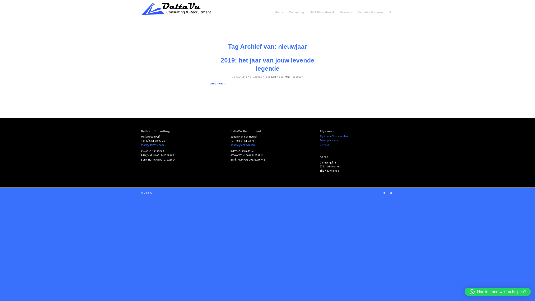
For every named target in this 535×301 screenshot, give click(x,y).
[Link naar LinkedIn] (391, 193)
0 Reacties (256, 77)
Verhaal (272, 77)
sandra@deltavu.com (243, 145)
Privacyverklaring (329, 140)
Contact (324, 144)
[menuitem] (279, 12)
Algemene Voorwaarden (334, 136)
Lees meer (216, 83)
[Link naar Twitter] (384, 193)
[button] (498, 292)
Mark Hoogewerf (294, 77)
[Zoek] (390, 12)
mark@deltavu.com (152, 145)
